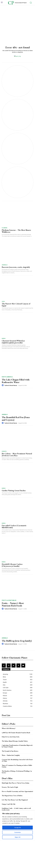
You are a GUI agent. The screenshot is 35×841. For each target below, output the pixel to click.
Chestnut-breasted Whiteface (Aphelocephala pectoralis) (13, 342)
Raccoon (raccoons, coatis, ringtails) (16, 267)
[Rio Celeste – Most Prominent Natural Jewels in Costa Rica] (17, 438)
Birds (3, 338)
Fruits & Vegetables (9, 600)
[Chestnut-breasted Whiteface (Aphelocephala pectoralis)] (17, 325)
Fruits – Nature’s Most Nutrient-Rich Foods (13, 604)
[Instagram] (9, 665)
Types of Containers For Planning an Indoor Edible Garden (17, 766)
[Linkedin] (13, 665)
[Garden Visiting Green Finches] (17, 475)
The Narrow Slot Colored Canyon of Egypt (16, 305)
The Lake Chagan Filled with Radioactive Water (15, 381)
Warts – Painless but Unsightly (11, 755)
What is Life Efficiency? (8, 728)
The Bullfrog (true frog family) (17, 640)
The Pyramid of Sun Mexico (10, 751)
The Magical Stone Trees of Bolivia (12, 796)
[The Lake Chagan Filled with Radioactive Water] (17, 363)
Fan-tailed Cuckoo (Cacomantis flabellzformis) (14, 526)
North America (7, 376)
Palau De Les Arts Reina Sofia (10, 737)
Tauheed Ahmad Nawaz (10, 385)
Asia (3, 301)
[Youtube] (23, 665)
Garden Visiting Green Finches (14, 490)
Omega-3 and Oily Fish (8, 804)
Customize (17, 832)
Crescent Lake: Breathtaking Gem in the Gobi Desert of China (17, 760)
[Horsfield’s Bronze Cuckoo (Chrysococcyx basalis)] (17, 549)
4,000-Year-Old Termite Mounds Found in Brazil (16, 733)
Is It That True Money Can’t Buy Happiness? (15, 800)
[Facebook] (4, 665)
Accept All (17, 827)
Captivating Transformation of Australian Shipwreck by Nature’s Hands (17, 746)
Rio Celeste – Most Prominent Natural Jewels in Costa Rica (17, 454)
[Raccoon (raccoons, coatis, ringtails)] (17, 252)
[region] (17, 826)
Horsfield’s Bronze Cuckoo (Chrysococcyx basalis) (12, 565)
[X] (18, 665)
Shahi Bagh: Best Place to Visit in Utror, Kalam (15, 783)
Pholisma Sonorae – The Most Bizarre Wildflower (16, 231)
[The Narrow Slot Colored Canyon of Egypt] (17, 288)
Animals (4, 264)
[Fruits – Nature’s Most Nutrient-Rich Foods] (17, 587)
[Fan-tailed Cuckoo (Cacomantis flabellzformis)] (17, 510)
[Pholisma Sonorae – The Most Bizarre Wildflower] (17, 215)
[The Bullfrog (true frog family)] (17, 625)
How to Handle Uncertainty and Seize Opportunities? (17, 791)
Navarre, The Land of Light (10, 787)
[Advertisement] (17, 23)
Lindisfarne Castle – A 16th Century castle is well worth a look (16, 809)
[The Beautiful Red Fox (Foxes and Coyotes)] (17, 401)
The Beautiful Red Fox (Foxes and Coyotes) (16, 418)
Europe (4, 451)
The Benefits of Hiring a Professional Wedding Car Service (17, 772)
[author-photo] (3, 385)
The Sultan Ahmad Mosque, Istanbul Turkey (15, 741)
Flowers (4, 227)
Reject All (17, 837)
